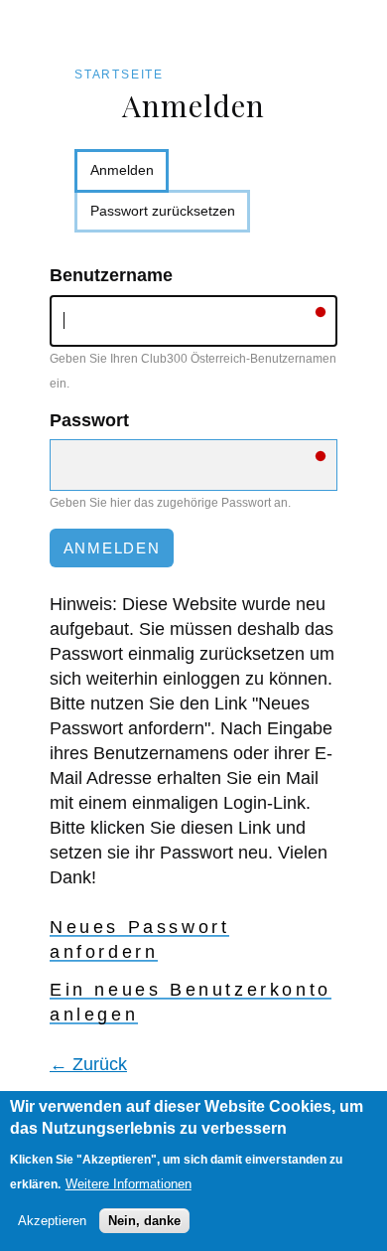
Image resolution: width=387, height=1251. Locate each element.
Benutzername (111, 275)
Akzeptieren (52, 1220)
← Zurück (88, 1064)
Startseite (119, 74)
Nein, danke (144, 1220)
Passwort (89, 420)
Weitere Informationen (128, 1183)
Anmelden (129, 177)
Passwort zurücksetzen (162, 211)
